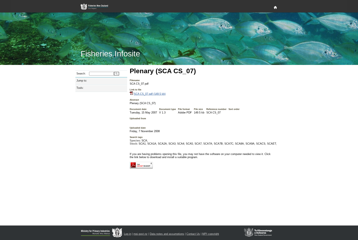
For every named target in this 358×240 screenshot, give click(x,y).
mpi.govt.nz (140, 233)
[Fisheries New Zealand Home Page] (97, 6)
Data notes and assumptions (167, 233)
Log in (127, 233)
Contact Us (193, 233)
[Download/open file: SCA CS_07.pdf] (131, 93)
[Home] (275, 7)
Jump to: (81, 80)
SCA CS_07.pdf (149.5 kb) (150, 93)
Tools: (80, 87)
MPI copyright (210, 233)
